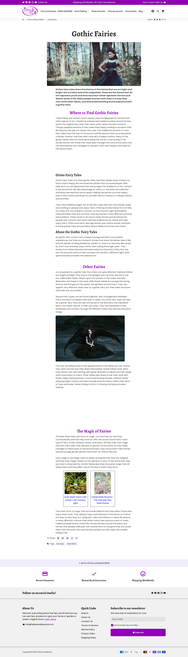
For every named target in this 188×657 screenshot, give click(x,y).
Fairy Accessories (115, 11)
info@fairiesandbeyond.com (38, 624)
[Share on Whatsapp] (162, 20)
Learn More (50, 619)
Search (84, 613)
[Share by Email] (165, 20)
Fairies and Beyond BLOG (35, 20)
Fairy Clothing (81, 11)
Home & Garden (98, 11)
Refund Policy (88, 629)
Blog (142, 11)
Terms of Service (89, 625)
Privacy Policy (88, 633)
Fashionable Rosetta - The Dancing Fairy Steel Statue (103, 500)
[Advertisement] (94, 162)
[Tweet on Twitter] (157, 20)
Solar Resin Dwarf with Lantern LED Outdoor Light (75, 500)
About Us (85, 617)
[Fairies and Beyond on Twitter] (23, 2)
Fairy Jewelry (131, 11)
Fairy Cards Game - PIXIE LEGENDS (56, 11)
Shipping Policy (88, 637)
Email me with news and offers (126, 625)
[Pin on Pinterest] (160, 20)
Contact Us (87, 621)
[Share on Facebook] (154, 20)
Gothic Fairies (52, 20)
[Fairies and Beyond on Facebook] (26, 2)
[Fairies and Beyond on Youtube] (36, 2)
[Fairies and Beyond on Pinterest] (30, 2)
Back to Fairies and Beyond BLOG (94, 563)
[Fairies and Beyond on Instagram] (33, 2)
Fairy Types (60, 544)
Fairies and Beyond (44, 652)
